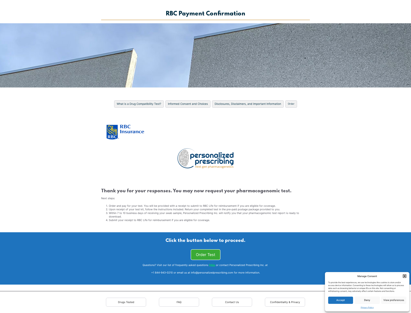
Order (291, 103)
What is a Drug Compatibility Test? (139, 103)
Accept (340, 300)
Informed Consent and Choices (188, 103)
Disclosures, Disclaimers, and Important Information (248, 103)
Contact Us (232, 302)
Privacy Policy (367, 307)
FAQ (179, 302)
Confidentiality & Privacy (285, 302)
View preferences (393, 300)
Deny (367, 300)
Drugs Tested (126, 302)
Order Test (205, 254)
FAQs (212, 265)
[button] (404, 276)
